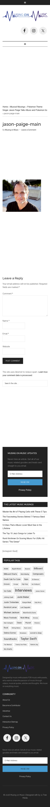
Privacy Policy (8, 727)
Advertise (6, 711)
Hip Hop (25, 584)
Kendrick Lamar (10, 607)
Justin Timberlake (11, 602)
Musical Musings (17, 107)
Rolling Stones (16, 628)
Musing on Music (25, 16)
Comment (8, 293)
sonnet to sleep (36, 633)
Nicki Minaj (25, 618)
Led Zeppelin (25, 607)
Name (6, 321)
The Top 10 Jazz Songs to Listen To (19, 533)
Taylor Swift (29, 639)
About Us (6, 700)
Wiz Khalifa (8, 649)
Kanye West (26, 602)
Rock (6, 628)
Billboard (38, 568)
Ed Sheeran (35, 579)
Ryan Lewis (27, 628)
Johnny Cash (8, 597)
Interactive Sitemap (10, 722)
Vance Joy (34, 644)
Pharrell (28, 623)
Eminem (7, 584)
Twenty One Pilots (21, 644)
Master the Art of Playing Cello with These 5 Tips (25, 511)
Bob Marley (25, 574)
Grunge (15, 584)
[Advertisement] (25, 75)
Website (6, 346)
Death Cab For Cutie (12, 579)
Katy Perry (38, 602)
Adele (6, 569)
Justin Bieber (23, 597)
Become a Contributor (11, 705)
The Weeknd (8, 644)
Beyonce (27, 569)
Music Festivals (10, 618)
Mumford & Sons (29, 613)
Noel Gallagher (8, 623)
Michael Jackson (11, 612)
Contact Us (7, 716)
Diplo (26, 579)
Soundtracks (10, 639)
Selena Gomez (10, 633)
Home (5, 107)
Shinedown (23, 633)
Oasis (19, 623)
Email (6, 333)
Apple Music (16, 569)
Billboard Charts (10, 574)
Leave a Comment (28, 130)
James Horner (40, 591)
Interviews (23, 590)
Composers (38, 574)
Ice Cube (7, 591)
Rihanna (37, 623)
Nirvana (35, 618)
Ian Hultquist (36, 584)
